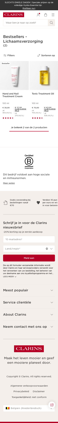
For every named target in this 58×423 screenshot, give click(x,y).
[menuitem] (38, 15)
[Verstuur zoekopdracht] (51, 22)
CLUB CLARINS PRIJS (20, 110)
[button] (51, 405)
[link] (20, 110)
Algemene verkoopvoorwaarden (29, 391)
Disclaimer (39, 397)
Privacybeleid (21, 397)
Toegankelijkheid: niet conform (29, 402)
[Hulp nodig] (52, 405)
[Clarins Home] (13, 14)
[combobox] (29, 254)
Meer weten (9, 183)
